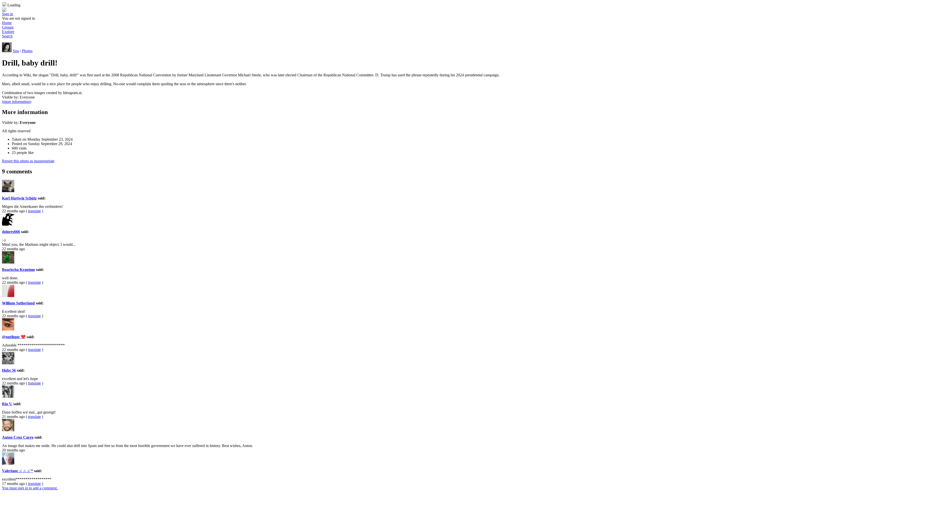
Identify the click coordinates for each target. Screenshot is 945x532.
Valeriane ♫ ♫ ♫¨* (17, 471)
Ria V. (7, 404)
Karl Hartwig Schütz (19, 198)
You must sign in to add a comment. (30, 488)
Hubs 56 (9, 370)
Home (7, 23)
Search (7, 36)
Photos (27, 51)
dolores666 (11, 232)
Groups (8, 27)
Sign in (7, 14)
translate (34, 211)
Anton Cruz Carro (17, 437)
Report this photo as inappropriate (28, 161)
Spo (16, 51)
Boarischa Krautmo (18, 269)
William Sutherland (18, 303)
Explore (8, 32)
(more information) (16, 102)
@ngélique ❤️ (14, 337)
